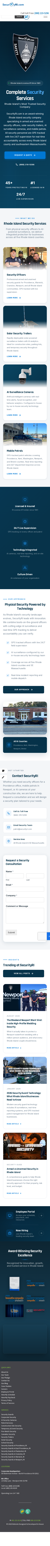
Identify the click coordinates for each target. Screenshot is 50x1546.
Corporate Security (8, 1417)
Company (11, 895)
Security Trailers (7, 1437)
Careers (4, 1389)
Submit (11, 932)
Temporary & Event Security (12, 1428)
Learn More (12, 298)
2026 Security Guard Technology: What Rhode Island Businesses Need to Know (24, 1096)
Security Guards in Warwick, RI (12, 1457)
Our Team (5, 1375)
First (7, 880)
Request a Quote (23, 155)
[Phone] (27, 1511)
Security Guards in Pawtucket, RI (13, 1451)
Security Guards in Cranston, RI (13, 1454)
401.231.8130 (16, 1520)
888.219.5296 (35, 1520)
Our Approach (21, 689)
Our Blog (4, 1383)
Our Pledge (5, 1378)
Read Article (13, 1048)
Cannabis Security (8, 1434)
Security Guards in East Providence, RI (16, 1448)
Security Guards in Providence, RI (14, 1445)
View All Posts (22, 973)
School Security (7, 1442)
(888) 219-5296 (41, 13)
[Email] (22, 1511)
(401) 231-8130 (11, 1488)
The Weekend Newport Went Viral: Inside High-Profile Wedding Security (24, 1023)
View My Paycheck (8, 1397)
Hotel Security (6, 1440)
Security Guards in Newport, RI (13, 1459)
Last (28, 880)
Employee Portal (7, 1392)
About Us (4, 1372)
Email (9, 885)
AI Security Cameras (9, 1420)
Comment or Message (17, 906)
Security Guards (7, 1414)
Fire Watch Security (8, 1431)
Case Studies (6, 1386)
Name (9, 871)
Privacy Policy (6, 1400)
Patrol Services (7, 1423)
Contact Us (5, 1380)
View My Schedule (8, 1394)
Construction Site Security (11, 1426)
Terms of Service (7, 1403)
